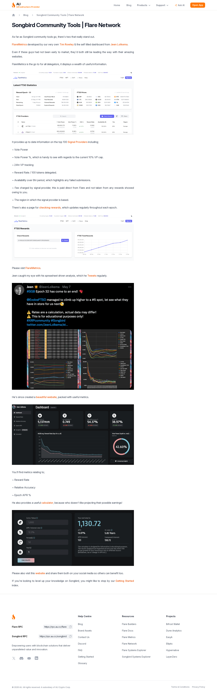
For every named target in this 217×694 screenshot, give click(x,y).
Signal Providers (77, 142)
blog (25, 15)
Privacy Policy (198, 687)
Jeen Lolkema (119, 44)
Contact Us (83, 637)
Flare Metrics (129, 637)
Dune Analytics (174, 630)
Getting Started (124, 580)
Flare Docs (127, 630)
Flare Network (129, 643)
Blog (80, 624)
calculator (47, 502)
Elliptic (169, 643)
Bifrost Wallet (173, 624)
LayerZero (171, 656)
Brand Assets (85, 630)
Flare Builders (129, 624)
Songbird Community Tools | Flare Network (60, 15)
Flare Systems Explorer (134, 650)
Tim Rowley (67, 44)
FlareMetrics (19, 44)
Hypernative (172, 650)
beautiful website (46, 397)
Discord (82, 643)
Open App (197, 5)
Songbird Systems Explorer (136, 656)
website (40, 573)
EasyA (169, 637)
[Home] (13, 15)
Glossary (82, 663)
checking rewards (50, 207)
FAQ (80, 650)
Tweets (91, 275)
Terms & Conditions (180, 687)
